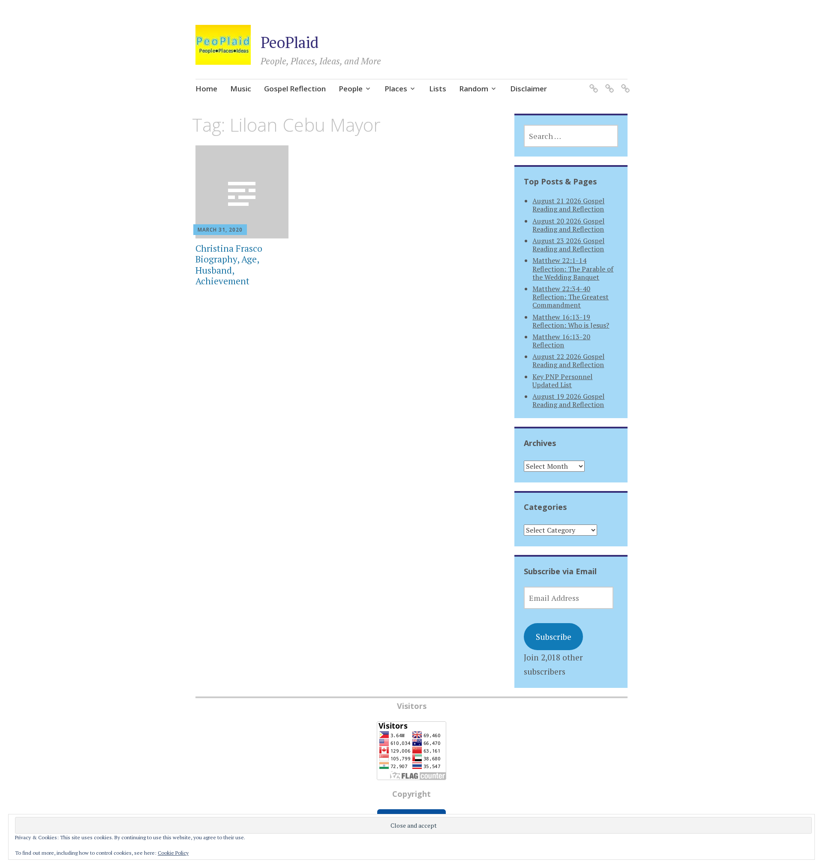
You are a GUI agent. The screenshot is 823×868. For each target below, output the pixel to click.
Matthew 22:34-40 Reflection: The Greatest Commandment (570, 297)
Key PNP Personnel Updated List (562, 380)
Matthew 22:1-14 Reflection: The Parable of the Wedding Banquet (572, 268)
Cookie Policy (173, 853)
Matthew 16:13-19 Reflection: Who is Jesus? (570, 321)
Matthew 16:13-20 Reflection (561, 341)
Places (395, 88)
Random (473, 88)
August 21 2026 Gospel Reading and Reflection (568, 205)
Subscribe (553, 636)
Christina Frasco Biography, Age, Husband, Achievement (228, 264)
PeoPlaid (289, 42)
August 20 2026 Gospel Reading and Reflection (568, 225)
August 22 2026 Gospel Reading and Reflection (568, 360)
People (351, 88)
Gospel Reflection (295, 88)
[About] (624, 83)
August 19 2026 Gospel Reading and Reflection (568, 400)
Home (206, 88)
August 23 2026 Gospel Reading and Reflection (568, 244)
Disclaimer (528, 88)
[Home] (592, 83)
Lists (437, 88)
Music (240, 88)
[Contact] (608, 83)
